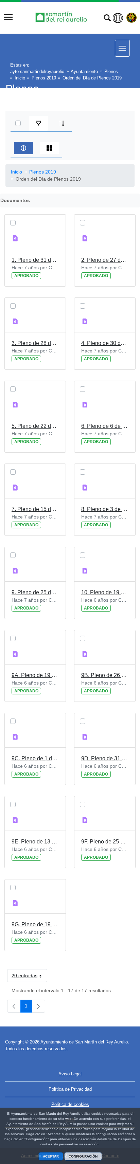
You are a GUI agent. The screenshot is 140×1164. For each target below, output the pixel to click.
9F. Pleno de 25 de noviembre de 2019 (104, 841)
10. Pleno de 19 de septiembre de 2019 (104, 592)
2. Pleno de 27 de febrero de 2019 (104, 260)
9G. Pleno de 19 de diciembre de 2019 (35, 924)
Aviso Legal (70, 1073)
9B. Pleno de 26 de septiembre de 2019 (104, 675)
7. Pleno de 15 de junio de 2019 (35, 509)
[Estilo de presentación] (49, 148)
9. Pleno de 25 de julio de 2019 (35, 592)
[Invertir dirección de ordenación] (61, 123)
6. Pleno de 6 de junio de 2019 (104, 426)
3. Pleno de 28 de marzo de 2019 (35, 343)
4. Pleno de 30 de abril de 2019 (104, 343)
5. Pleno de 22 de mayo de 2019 (35, 426)
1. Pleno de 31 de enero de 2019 (35, 260)
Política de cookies (70, 1104)
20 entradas (29, 977)
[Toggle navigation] (8, 17)
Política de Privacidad (70, 1089)
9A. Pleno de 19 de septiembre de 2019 (35, 675)
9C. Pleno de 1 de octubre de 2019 (35, 758)
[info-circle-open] (23, 148)
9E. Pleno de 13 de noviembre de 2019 (35, 841)
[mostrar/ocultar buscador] (107, 18)
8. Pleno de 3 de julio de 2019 (104, 509)
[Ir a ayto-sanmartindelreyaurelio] (62, 17)
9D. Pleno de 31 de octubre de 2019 (104, 758)
